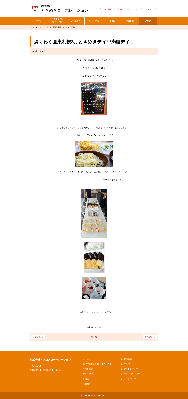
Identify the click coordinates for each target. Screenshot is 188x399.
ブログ (148, 21)
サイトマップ (150, 9)
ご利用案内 (75, 21)
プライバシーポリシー (127, 9)
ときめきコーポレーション (65, 8)
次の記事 (149, 337)
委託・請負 (94, 21)
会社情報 (107, 9)
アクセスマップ (131, 369)
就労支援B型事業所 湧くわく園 (97, 364)
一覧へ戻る (94, 337)
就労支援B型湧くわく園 (57, 20)
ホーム (39, 21)
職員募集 (130, 21)
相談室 (112, 21)
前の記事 (39, 337)
